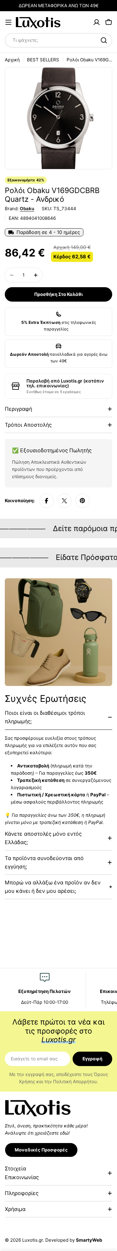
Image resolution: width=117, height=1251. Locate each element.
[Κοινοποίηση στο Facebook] (46, 500)
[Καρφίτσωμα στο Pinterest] (82, 500)
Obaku (27, 208)
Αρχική (12, 60)
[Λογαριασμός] (96, 22)
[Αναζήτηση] (103, 40)
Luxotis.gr (32, 1240)
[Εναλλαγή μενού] (8, 22)
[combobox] (58, 40)
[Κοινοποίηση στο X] (64, 500)
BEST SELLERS (43, 60)
